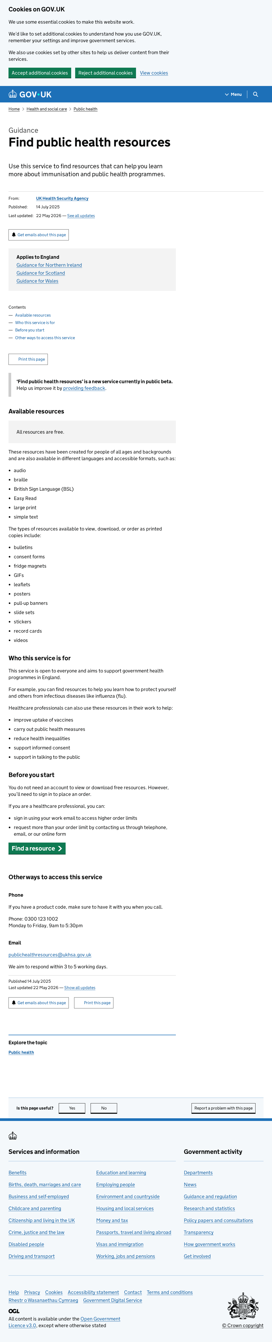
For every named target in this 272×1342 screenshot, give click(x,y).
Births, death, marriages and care (44, 1184)
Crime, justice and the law (36, 1232)
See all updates (81, 215)
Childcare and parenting (34, 1208)
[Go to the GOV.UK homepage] (30, 94)
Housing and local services (125, 1208)
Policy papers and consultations (218, 1220)
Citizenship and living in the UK (41, 1220)
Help (13, 1292)
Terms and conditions (170, 1292)
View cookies (154, 72)
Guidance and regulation (210, 1196)
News (190, 1184)
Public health (85, 108)
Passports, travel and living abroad (133, 1232)
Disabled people (26, 1244)
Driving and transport (31, 1256)
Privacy (32, 1292)
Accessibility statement (93, 1292)
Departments (198, 1173)
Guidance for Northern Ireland (49, 265)
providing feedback (84, 388)
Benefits (17, 1173)
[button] (37, 848)
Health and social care (47, 108)
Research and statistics (209, 1208)
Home (14, 108)
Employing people (115, 1184)
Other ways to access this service (45, 337)
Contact (133, 1292)
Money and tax (112, 1220)
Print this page (31, 359)
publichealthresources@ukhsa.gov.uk (49, 955)
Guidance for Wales (37, 281)
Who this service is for (35, 322)
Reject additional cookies (105, 73)
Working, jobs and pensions (125, 1256)
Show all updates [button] (79, 987)
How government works (209, 1244)
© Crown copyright (243, 1325)
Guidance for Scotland (40, 273)
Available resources (33, 315)
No (109, 1108)
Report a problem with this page (223, 1108)
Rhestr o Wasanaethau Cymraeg (43, 1300)
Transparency (199, 1232)
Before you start (29, 330)
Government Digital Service (112, 1300)
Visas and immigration (119, 1244)
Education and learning (121, 1173)
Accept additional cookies (40, 73)
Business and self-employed (38, 1196)
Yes (77, 1108)
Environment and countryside (128, 1196)
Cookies (54, 1292)
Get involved (197, 1256)
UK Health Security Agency (62, 198)
